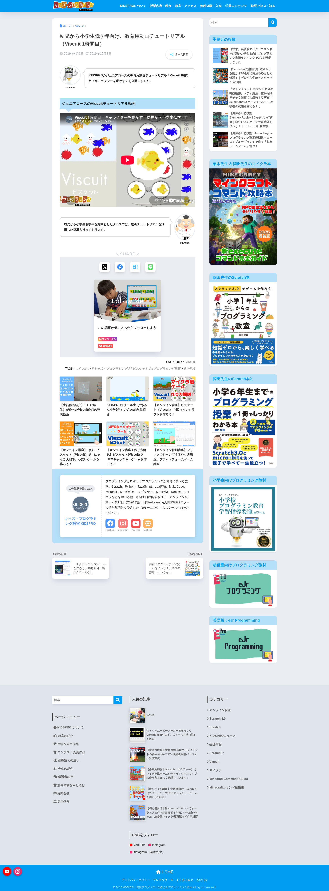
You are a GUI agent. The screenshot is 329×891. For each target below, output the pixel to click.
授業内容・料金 (160, 5)
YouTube (135, 530)
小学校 (190, 368)
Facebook (110, 530)
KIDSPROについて (133, 5)
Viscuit (190, 362)
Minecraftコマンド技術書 (226, 787)
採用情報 (63, 801)
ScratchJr (216, 753)
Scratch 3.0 (217, 718)
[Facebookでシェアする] (120, 267)
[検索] (272, 22)
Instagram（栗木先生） (149, 852)
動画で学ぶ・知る (263, 5)
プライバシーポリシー (135, 879)
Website (148, 530)
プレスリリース (163, 879)
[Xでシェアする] (104, 267)
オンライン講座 (220, 710)
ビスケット (140, 368)
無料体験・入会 (211, 5)
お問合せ (63, 793)
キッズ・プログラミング (111, 368)
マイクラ (215, 770)
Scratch (215, 727)
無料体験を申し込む (71, 785)
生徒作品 (215, 744)
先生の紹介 (65, 768)
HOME (167, 871)
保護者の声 (65, 776)
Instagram (123, 530)
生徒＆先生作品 (68, 744)
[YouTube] (7, 871)
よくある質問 (184, 879)
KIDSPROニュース (222, 735)
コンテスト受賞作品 (71, 752)
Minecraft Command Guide (228, 778)
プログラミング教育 (167, 368)
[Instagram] (17, 871)
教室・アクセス (185, 5)
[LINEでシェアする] (150, 267)
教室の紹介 (65, 735)
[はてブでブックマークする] (135, 267)
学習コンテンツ (236, 5)
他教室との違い (68, 760)
